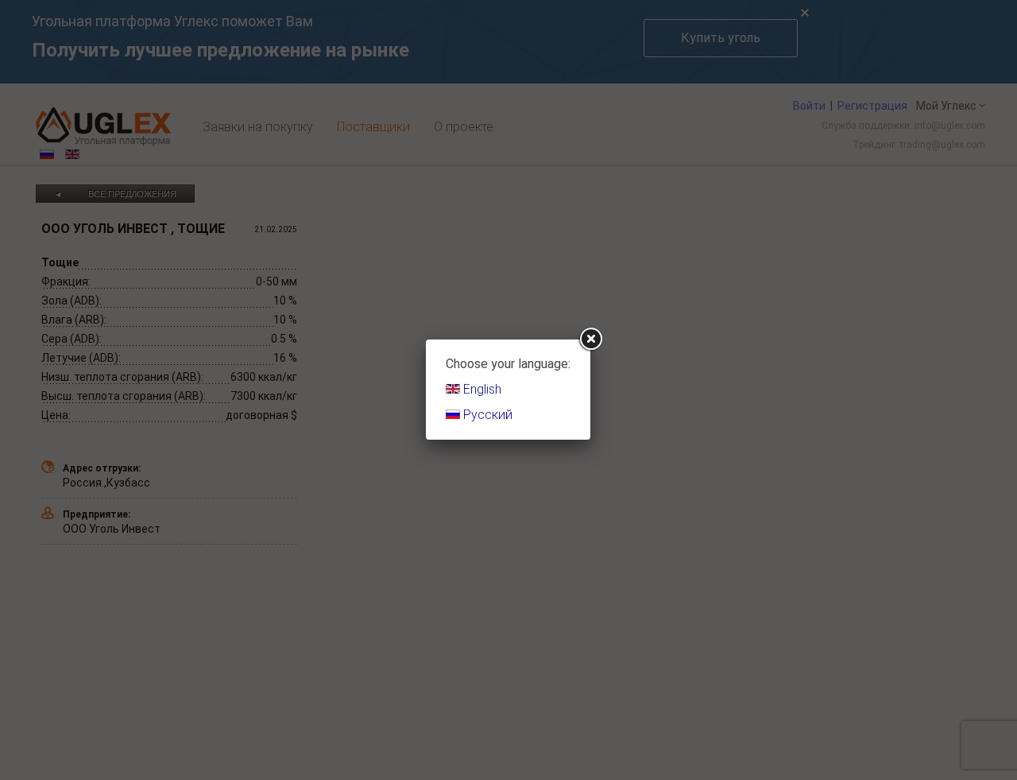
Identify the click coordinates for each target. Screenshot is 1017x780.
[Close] (590, 339)
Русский (486, 414)
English (480, 389)
